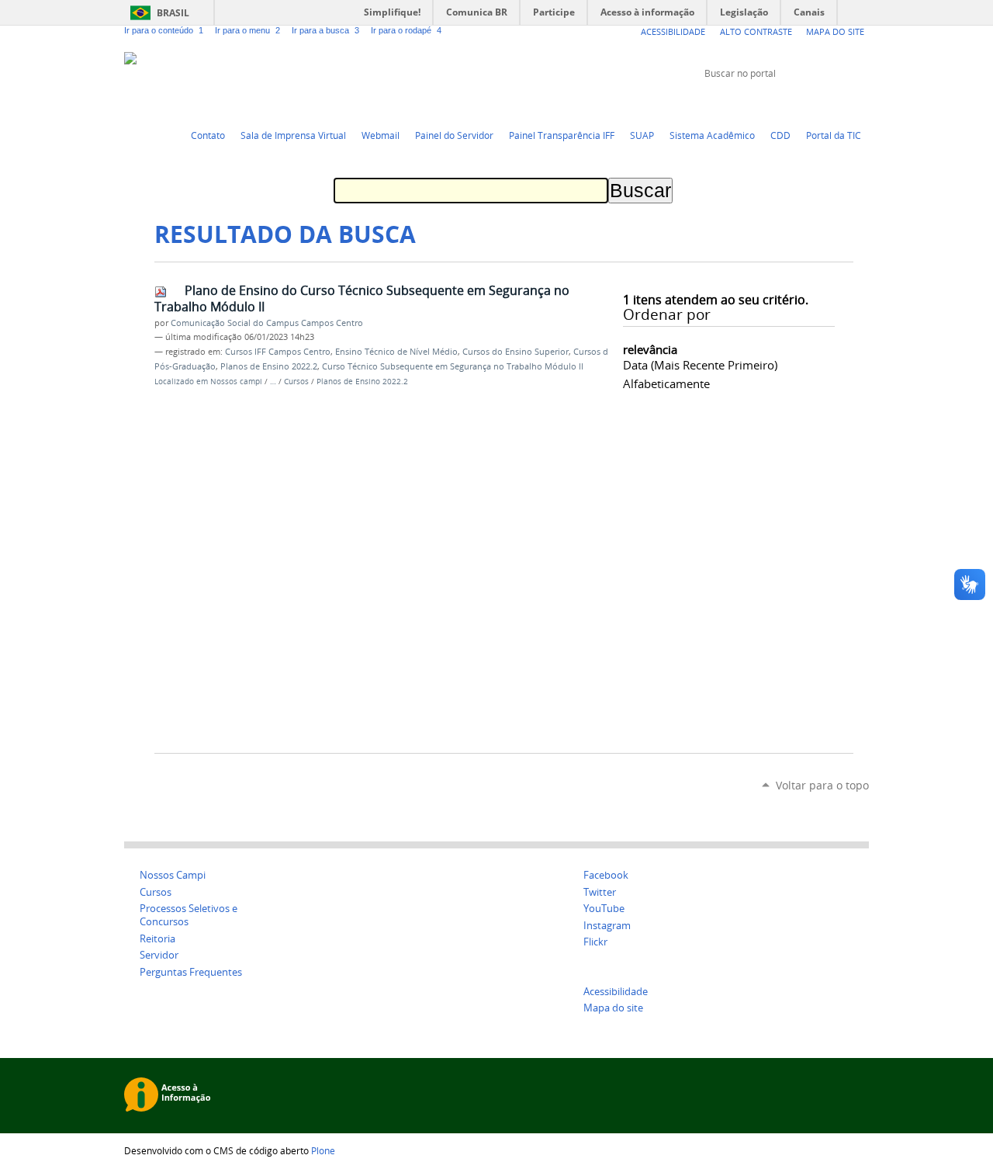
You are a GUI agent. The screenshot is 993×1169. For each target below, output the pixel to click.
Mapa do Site (835, 31)
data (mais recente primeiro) (700, 365)
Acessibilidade (673, 31)
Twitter (783, 102)
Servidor (159, 955)
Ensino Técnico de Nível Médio (396, 351)
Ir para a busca (325, 30)
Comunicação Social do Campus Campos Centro (267, 322)
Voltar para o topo (822, 785)
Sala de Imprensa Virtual (293, 135)
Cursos (297, 381)
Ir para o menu (247, 30)
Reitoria (157, 938)
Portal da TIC (833, 135)
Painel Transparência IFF (561, 135)
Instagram (861, 102)
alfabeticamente (666, 383)
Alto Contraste (756, 31)
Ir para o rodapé (406, 30)
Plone (323, 1150)
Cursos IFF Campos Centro (277, 351)
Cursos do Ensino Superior (515, 351)
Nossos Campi (173, 875)
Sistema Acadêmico (712, 135)
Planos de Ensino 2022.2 (268, 366)
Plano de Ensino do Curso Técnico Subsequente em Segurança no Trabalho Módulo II (361, 298)
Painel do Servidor (454, 135)
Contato (208, 135)
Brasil (173, 12)
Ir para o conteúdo (163, 30)
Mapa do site (613, 1008)
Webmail (381, 135)
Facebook (822, 102)
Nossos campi (236, 381)
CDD (780, 135)
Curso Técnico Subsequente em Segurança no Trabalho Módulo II (452, 366)
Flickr (841, 102)
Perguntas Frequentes (191, 972)
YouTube (803, 102)
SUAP (642, 135)
